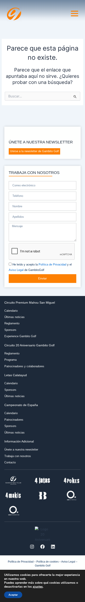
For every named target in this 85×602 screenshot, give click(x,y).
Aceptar (13, 595)
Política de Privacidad (52, 264)
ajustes (38, 587)
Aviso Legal (16, 270)
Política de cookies (47, 561)
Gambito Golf (42, 565)
